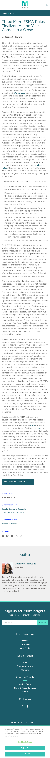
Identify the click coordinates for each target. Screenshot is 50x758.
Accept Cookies (25, 754)
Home (4, 13)
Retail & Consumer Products (14, 509)
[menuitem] (5, 13)
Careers (25, 670)
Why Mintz (25, 648)
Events (25, 692)
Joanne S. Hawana (13, 37)
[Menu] (4, 5)
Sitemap (15, 723)
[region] (25, 741)
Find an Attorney (25, 666)
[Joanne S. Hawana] (7, 568)
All (12, 13)
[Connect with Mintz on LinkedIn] (22, 707)
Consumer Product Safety (13, 512)
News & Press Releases (25, 688)
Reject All (25, 748)
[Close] (45, 729)
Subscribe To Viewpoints (16, 482)
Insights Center (25, 684)
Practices (25, 641)
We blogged (19, 93)
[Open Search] (46, 5)
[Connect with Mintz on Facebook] (28, 707)
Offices (25, 662)
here (32, 425)
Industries (25, 644)
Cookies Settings (25, 742)
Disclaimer (29, 723)
